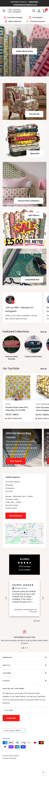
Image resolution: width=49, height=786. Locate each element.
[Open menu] (4, 11)
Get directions (15, 516)
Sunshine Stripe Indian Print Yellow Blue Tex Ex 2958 (16, 408)
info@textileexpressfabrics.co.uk (25, 5)
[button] (6, 598)
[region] (24, 598)
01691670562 (33, 2)
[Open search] (33, 10)
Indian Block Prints (24, 51)
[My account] (39, 10)
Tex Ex (8, 404)
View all (43, 332)
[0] (44, 10)
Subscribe (11, 718)
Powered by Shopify (9, 758)
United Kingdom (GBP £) (12, 730)
